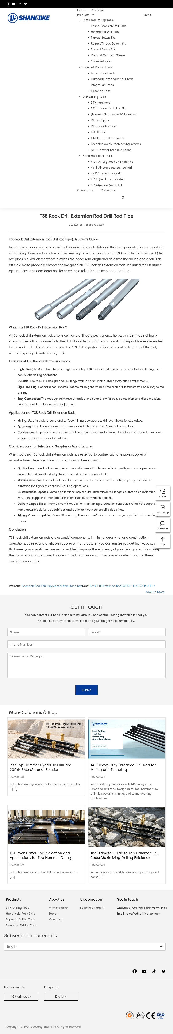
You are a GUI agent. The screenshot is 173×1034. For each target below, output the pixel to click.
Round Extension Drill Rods (108, 26)
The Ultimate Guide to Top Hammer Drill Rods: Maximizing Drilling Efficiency (124, 855)
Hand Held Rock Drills (97, 156)
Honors (54, 913)
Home (81, 10)
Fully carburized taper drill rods (112, 79)
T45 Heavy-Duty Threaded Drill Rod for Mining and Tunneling (123, 767)
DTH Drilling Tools (94, 97)
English (60, 996)
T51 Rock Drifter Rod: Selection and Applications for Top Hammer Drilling (41, 855)
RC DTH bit (98, 132)
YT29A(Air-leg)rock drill (106, 185)
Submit (86, 690)
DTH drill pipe (100, 120)
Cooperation (85, 190)
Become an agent (92, 908)
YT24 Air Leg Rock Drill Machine (112, 162)
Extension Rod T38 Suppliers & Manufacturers (52, 586)
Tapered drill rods (103, 73)
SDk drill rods (20, 996)
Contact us (108, 190)
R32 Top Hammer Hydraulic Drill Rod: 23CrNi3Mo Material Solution (41, 767)
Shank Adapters (102, 61)
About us (97, 10)
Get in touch (127, 899)
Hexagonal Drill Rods (105, 32)
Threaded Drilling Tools (98, 20)
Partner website (14, 987)
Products (83, 15)
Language (51, 987)
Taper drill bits (100, 91)
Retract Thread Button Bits (108, 43)
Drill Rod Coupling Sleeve (108, 55)
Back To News (154, 592)
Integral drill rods (102, 85)
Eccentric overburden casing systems (116, 144)
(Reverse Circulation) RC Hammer (113, 114)
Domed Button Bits (103, 49)
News (147, 14)
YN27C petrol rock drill (106, 173)
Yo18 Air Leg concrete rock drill (112, 167)
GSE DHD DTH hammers (107, 138)
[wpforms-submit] (161, 946)
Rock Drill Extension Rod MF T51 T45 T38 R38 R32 (122, 586)
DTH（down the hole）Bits (108, 108)
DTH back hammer (104, 126)
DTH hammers (100, 102)
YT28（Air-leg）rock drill (107, 179)
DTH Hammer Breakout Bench (111, 150)
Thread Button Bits (103, 37)
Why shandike (58, 908)
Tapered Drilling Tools (97, 67)
